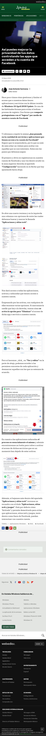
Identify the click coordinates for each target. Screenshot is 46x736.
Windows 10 (28, 620)
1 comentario (9, 71)
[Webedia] (41, 1)
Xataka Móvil (6, 658)
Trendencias (6, 696)
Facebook (16, 71)
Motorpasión (28, 682)
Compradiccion (7, 702)
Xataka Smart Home (9, 664)
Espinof (26, 671)
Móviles (26, 600)
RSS (28, 582)
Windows (5, 600)
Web (31, 524)
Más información (25, 734)
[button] (19, 89)
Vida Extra (27, 658)
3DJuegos (27, 655)
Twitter (20, 71)
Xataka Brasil (6, 715)
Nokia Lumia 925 (29, 612)
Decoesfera (6, 699)
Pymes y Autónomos (30, 699)
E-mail (28, 71)
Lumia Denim (7, 620)
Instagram (23, 582)
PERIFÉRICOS (18, 16)
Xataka (4, 655)
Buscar (43, 635)
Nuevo (43, 9)
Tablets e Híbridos (30, 604)
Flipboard (24, 71)
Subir (38, 644)
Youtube (19, 582)
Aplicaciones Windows (18, 524)
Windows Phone (8, 604)
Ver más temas (8, 627)
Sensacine (27, 669)
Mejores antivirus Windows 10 (27, 573)
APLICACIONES (31, 16)
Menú (3, 9)
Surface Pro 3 (7, 616)
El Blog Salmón (28, 696)
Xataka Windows (23, 8)
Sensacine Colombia (30, 718)
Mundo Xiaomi (7, 667)
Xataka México (7, 712)
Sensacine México (30, 715)
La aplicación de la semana (11, 612)
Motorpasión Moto (30, 685)
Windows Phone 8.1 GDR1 (32, 616)
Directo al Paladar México (11, 721)
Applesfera (6, 661)
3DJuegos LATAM (29, 712)
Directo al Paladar (8, 682)
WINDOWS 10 (6, 16)
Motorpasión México (30, 721)
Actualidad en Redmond (10, 608)
